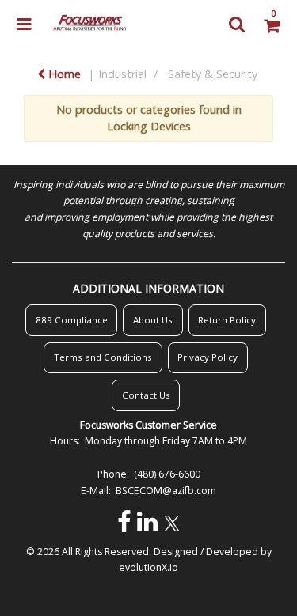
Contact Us (146, 395)
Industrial (122, 73)
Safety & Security (212, 73)
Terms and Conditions (103, 357)
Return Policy (227, 320)
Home (63, 73)
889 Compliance (72, 320)
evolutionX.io (148, 567)
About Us (153, 320)
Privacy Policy (207, 357)
